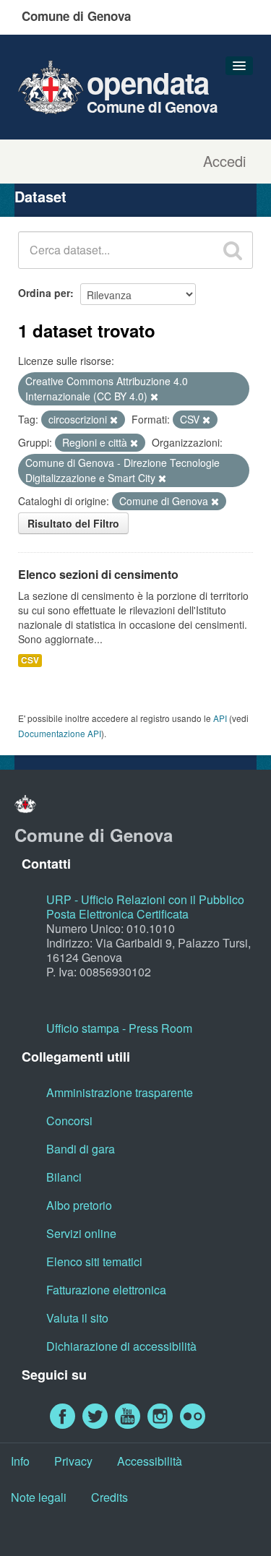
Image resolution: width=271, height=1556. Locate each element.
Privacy (73, 1461)
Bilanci (64, 1177)
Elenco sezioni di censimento (98, 574)
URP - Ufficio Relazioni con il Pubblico (145, 899)
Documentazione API (59, 733)
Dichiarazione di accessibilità (121, 1346)
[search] (232, 250)
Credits (109, 1497)
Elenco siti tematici (94, 1261)
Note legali (38, 1497)
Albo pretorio (79, 1205)
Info (20, 1461)
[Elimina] (154, 397)
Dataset (40, 196)
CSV (30, 660)
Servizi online (81, 1233)
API (220, 718)
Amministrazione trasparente (119, 1092)
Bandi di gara (80, 1148)
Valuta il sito (77, 1318)
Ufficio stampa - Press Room (119, 1028)
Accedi (224, 161)
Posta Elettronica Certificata (117, 914)
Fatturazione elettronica (106, 1289)
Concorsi (69, 1120)
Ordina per (44, 292)
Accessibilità (149, 1461)
